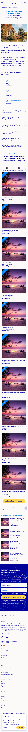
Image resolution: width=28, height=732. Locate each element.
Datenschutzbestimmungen (21, 593)
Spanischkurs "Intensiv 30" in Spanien (10, 459)
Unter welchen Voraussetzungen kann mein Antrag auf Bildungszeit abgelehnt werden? (12, 145)
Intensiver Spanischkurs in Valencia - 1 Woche (12, 426)
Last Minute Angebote (8, 713)
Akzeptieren (21, 727)
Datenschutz (3, 696)
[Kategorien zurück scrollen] (2, 169)
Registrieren (23, 2)
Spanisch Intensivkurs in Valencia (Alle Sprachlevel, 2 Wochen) (14, 393)
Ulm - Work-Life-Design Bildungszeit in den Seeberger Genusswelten (17, 554)
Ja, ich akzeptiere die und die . (14, 593)
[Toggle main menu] (2, 2)
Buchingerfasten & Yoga (7, 197)
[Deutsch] (2, 645)
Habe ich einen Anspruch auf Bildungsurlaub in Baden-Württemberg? (12, 111)
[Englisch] (4, 645)
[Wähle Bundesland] (20, 509)
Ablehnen (5, 727)
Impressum (3, 694)
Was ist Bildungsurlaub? (6, 667)
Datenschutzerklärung (16, 724)
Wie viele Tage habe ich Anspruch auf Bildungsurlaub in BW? (10, 118)
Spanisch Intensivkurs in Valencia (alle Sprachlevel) (13, 360)
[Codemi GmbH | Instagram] (2, 637)
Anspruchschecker (5, 676)
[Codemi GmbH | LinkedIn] (6, 637)
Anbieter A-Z (4, 703)
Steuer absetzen (4, 672)
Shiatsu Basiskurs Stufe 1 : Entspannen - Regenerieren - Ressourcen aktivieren (17, 531)
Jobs (2, 709)
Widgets (2, 657)
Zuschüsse (3, 670)
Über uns (3, 691)
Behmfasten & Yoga (6, 262)
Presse (2, 707)
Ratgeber (5, 7)
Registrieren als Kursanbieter (7, 659)
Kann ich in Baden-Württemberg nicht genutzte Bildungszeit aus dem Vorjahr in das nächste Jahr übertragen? (13, 125)
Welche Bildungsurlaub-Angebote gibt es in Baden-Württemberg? (12, 139)
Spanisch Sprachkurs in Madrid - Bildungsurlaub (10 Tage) (13, 492)
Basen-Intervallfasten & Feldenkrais (10, 230)
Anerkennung (4, 655)
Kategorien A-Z (4, 705)
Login (2, 662)
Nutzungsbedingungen (18, 604)
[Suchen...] (5, 2)
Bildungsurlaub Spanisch (7, 327)
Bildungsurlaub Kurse (5, 679)
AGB (11, 593)
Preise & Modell (4, 650)
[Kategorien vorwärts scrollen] (25, 169)
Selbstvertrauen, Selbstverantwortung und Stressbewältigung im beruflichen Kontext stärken (18, 543)
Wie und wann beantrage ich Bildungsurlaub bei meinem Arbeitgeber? (13, 132)
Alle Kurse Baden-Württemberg (14, 501)
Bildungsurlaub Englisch (7, 295)
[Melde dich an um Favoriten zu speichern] (24, 173)
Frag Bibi (3, 683)
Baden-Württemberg (20, 713)
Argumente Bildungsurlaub (7, 674)
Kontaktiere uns (4, 700)
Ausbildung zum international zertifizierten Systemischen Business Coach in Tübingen (17, 520)
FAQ (2, 653)
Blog (2, 686)
